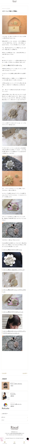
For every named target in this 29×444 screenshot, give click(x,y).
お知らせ (3, 417)
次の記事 (25, 373)
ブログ (2, 420)
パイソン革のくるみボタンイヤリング (13, 269)
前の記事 (4, 373)
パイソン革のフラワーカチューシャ (13, 312)
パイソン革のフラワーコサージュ (12, 249)
